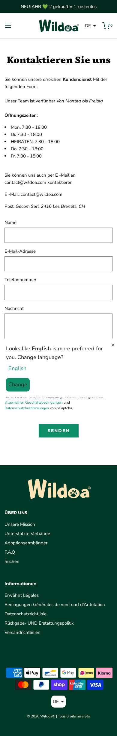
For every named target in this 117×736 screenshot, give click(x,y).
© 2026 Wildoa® (41, 716)
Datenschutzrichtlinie (25, 614)
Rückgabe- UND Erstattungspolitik (39, 623)
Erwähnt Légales (21, 595)
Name (10, 222)
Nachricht (14, 308)
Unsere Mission (19, 524)
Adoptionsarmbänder (25, 543)
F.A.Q (9, 552)
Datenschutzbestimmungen (26, 408)
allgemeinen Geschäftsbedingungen (33, 402)
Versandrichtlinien (22, 632)
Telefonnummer (20, 280)
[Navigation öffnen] (8, 26)
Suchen (12, 561)
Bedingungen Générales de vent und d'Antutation (54, 605)
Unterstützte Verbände (27, 534)
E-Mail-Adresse (20, 251)
